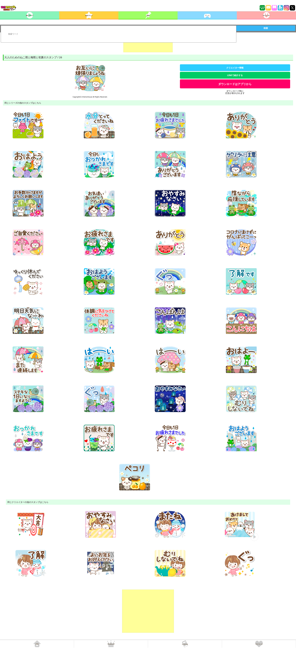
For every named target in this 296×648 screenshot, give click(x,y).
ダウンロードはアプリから (235, 84)
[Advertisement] (148, 44)
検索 (266, 28)
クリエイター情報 (235, 67)
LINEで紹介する (235, 75)
